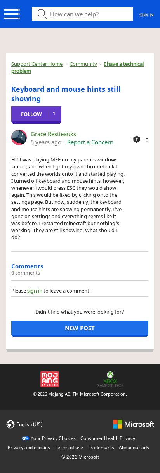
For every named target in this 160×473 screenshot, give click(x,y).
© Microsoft (80, 457)
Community (83, 63)
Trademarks (101, 447)
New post (80, 328)
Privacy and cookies (29, 447)
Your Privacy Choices (53, 438)
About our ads (134, 447)
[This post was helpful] (137, 139)
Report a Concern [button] (90, 142)
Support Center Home (37, 63)
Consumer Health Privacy (107, 438)
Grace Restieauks (53, 134)
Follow (31, 113)
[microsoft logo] (133, 423)
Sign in (146, 15)
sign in (34, 290)
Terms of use (69, 447)
